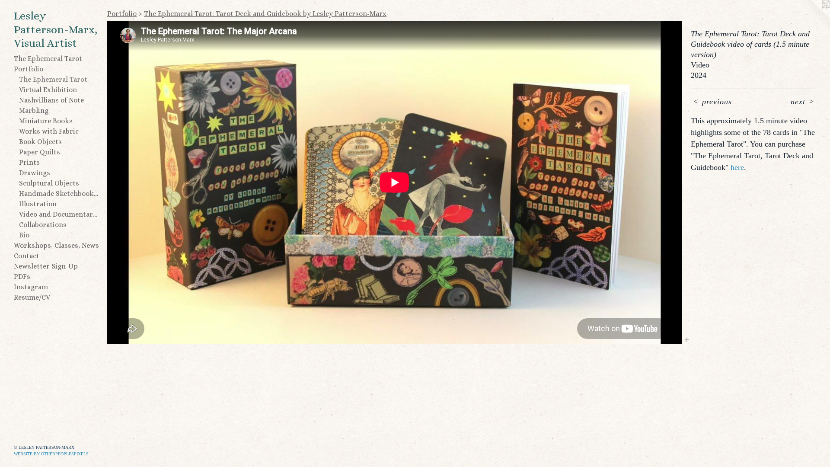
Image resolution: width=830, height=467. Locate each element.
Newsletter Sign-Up (46, 266)
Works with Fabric (49, 131)
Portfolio (28, 69)
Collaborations (43, 225)
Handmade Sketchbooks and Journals (59, 193)
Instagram (31, 287)
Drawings (34, 173)
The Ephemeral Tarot (48, 58)
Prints (29, 162)
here (737, 167)
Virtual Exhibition (48, 90)
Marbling (33, 110)
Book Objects (40, 142)
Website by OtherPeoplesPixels (51, 453)
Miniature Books (46, 121)
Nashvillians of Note (51, 100)
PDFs (22, 276)
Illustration (38, 204)
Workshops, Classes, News (56, 245)
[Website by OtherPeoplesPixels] (812, 17)
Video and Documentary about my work (59, 214)
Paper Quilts (39, 152)
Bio (24, 235)
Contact (26, 256)
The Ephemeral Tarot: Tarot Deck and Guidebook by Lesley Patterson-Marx (265, 14)
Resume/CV (32, 297)
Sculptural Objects (49, 183)
